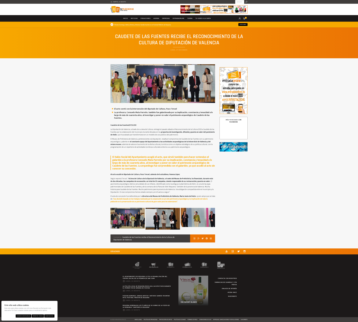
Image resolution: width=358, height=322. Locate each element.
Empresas (166, 18)
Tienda (189, 18)
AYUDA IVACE (232, 292)
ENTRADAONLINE (178, 18)
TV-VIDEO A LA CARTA (203, 18)
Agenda (156, 18)
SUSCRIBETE (232, 296)
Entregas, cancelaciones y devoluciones (226, 319)
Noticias (134, 18)
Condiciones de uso (205, 319)
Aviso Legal (138, 319)
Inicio (125, 18)
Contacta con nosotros (227, 278)
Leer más (243, 24)
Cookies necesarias (23, 316)
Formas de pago (192, 319)
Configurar (49, 316)
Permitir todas (38, 316)
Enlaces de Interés (229, 288)
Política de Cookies (180, 319)
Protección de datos (165, 319)
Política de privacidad (150, 319)
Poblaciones (145, 18)
